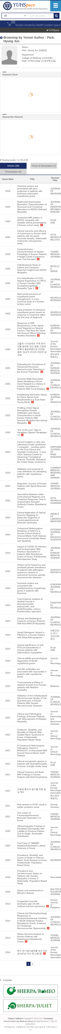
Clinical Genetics (54, 805)
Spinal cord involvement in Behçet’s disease (30, 891)
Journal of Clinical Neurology (55, 735)
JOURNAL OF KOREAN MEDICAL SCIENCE (55, 368)
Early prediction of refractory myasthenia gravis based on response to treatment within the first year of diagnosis (31, 314)
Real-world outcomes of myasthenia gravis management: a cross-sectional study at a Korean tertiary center (30, 299)
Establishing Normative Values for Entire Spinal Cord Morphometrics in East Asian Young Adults (32, 398)
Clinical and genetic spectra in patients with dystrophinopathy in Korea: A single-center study (32, 763)
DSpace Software (15, 1018)
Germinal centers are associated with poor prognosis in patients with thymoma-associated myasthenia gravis (29, 191)
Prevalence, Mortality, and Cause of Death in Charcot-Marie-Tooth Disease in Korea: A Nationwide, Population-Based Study (32, 860)
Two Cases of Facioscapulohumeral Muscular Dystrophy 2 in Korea (29, 817)
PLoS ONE (53, 648)
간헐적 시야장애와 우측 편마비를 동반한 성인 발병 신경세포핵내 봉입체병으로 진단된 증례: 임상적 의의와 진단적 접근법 (32, 349)
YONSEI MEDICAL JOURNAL (55, 254)
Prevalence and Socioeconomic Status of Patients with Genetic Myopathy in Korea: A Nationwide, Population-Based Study (32, 877)
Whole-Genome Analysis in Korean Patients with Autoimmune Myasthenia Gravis (30, 938)
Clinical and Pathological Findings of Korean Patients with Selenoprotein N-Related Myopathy (31, 718)
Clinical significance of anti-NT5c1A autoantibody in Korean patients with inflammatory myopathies (30, 649)
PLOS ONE (53, 221)
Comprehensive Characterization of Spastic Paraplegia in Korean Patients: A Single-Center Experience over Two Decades (32, 254)
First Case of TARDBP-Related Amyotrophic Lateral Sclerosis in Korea (31, 845)
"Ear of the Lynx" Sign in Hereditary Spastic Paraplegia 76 (32, 432)
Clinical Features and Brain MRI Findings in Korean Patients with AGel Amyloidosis (32, 774)
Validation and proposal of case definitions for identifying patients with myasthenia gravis (31, 473)
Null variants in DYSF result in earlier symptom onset (32, 805)
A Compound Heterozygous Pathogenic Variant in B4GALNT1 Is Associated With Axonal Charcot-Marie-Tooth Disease (32, 750)
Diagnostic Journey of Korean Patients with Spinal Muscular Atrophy (31, 486)
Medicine (54, 686)
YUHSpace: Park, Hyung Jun (25, 5)
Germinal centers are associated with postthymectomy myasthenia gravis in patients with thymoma (31, 588)
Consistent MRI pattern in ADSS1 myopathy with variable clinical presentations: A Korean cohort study (32, 221)
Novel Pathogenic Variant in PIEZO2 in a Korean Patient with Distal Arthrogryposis (31, 635)
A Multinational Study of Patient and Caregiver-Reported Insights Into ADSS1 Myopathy (32, 269)
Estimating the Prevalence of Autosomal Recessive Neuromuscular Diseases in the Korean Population (31, 368)
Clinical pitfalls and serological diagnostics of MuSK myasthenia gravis (32, 661)
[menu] (55, 5)
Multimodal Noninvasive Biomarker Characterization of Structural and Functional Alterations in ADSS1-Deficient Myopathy (32, 207)
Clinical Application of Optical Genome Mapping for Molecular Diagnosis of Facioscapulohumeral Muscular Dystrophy (31, 517)
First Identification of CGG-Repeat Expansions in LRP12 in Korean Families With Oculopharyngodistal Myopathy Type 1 (31, 283)
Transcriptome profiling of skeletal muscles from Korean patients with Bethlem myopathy (31, 686)
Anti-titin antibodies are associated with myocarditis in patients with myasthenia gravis (32, 673)
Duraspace (48, 1018)
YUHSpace (54, 30)
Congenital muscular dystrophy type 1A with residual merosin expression (31, 903)
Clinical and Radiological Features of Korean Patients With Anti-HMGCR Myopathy (31, 621)
